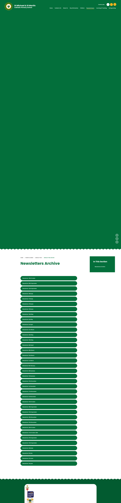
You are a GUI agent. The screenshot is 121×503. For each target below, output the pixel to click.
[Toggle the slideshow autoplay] (117, 242)
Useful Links (101, 4)
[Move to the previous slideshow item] (117, 238)
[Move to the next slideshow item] (117, 235)
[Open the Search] (111, 4)
